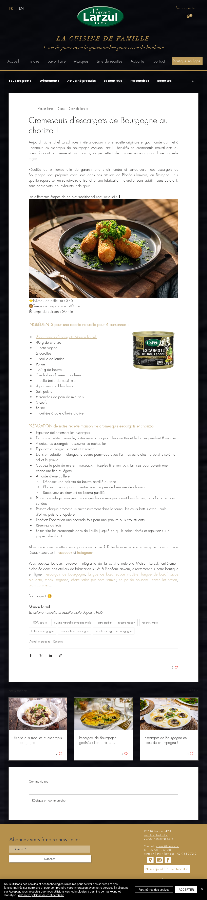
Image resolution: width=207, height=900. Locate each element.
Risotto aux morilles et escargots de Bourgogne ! (38, 740)
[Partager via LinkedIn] (50, 655)
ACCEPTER (186, 889)
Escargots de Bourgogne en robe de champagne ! (166, 740)
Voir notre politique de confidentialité (41, 895)
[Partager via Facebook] (31, 655)
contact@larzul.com (167, 846)
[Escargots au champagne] (169, 714)
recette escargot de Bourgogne (113, 631)
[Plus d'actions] (175, 108)
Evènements (49, 81)
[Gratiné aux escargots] (103, 714)
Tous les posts (19, 81)
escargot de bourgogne (75, 631)
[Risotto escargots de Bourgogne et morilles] (38, 714)
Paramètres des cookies (153, 889)
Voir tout (194, 690)
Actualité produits (81, 81)
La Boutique (113, 81)
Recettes (164, 81)
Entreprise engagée (42, 631)
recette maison (126, 622)
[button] (189, 16)
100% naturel (39, 622)
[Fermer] (202, 889)
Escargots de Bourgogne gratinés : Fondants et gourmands (97, 740)
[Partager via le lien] (60, 655)
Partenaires (139, 81)
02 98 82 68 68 (160, 850)
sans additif (104, 622)
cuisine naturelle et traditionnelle (72, 622)
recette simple (150, 622)
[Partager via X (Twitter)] (40, 655)
